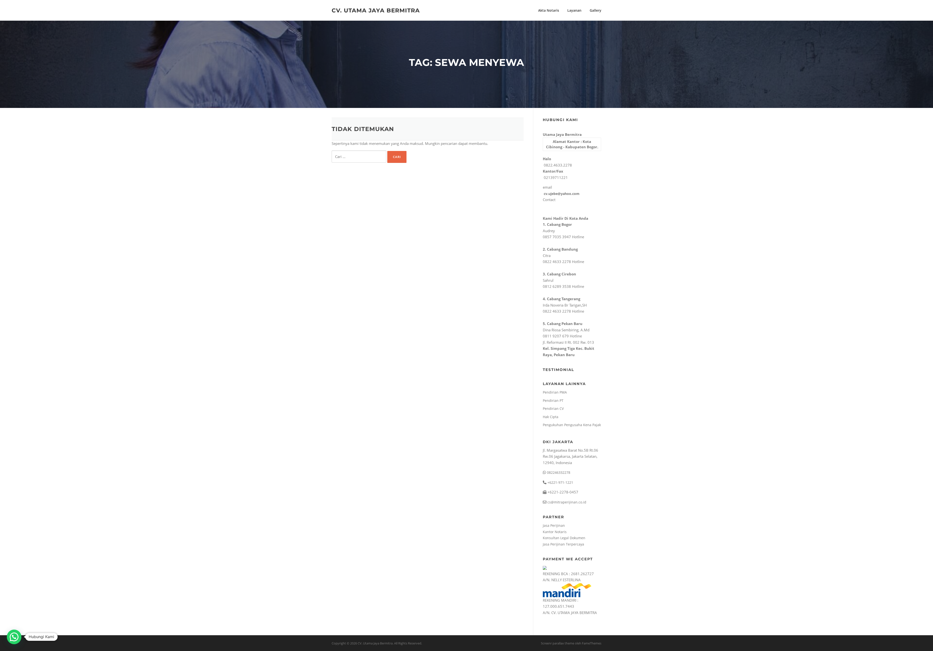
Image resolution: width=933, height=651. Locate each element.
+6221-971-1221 (559, 482)
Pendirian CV (553, 408)
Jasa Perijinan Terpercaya (563, 544)
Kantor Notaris (555, 531)
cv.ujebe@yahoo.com (561, 193)
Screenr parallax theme (557, 643)
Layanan (574, 10)
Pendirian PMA (555, 392)
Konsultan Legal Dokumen (564, 538)
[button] (14, 637)
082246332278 (558, 472)
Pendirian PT (553, 400)
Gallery (595, 10)
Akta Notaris (548, 10)
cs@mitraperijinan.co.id (566, 502)
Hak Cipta (550, 416)
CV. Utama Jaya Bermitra (376, 10)
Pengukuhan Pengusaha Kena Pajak (572, 424)
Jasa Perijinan (554, 525)
